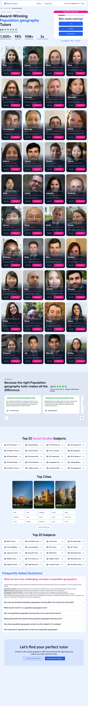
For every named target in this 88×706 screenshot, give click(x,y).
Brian (27, 321)
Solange (28, 129)
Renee (71, 225)
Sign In (82, 3)
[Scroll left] (6, 418)
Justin (49, 129)
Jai (25, 353)
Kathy (70, 353)
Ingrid (71, 161)
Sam (26, 289)
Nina (70, 65)
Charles (28, 97)
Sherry (6, 289)
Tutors (1, 8)
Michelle (72, 97)
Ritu (5, 65)
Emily (5, 321)
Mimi (48, 65)
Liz (47, 97)
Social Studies (7, 8)
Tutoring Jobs (48, 3)
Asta (5, 193)
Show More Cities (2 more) (44, 527)
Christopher (9, 129)
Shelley (71, 257)
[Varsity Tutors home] (11, 3)
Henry (6, 225)
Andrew (71, 193)
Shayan (71, 289)
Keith (48, 225)
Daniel (49, 161)
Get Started (15, 73)
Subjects (39, 3)
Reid (5, 97)
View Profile (6, 73)
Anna (70, 321)
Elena (70, 129)
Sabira (6, 161)
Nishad (49, 353)
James (27, 161)
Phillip (49, 321)
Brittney (7, 257)
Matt (26, 257)
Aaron (27, 65)
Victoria (7, 353)
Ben (48, 257)
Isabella (50, 193)
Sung (26, 225)
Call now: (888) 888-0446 (72, 3)
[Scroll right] (81, 418)
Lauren (49, 289)
